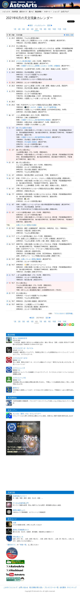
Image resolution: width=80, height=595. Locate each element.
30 (7, 304)
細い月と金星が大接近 (24, 128)
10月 (54, 29)
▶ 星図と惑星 (69, 35)
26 (7, 275)
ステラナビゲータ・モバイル (23, 348)
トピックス (6, 11)
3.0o (18, 370)
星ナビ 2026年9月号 (20, 338)
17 (7, 188)
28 (7, 293)
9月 (49, 29)
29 (7, 301)
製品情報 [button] (38, 11)
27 (7, 283)
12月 (64, 29)
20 (7, 212)
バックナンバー (40, 25)
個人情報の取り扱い (36, 587)
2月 (19, 29)
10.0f (19, 380)
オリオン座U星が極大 (23, 61)
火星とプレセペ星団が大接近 (26, 225)
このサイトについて (11, 587)
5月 (32, 29)
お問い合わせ (23, 587)
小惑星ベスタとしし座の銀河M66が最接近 (36, 137)
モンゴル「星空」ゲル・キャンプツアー (27, 414)
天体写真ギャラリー (20, 496)
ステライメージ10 (19, 378)
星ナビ (31, 11)
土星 (14, 523)
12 (7, 128)
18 (7, 194)
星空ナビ (16, 388)
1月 (15, 29)
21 (7, 228)
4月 (28, 29)
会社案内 (63, 587)
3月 (23, 29)
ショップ (56, 11)
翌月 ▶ (49, 25)
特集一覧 (23, 545)
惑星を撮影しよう (19, 510)
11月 (59, 29)
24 (7, 259)
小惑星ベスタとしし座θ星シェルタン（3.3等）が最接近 (40, 66)
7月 (41, 29)
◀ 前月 (30, 25)
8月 (45, 29)
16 (7, 178)
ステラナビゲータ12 (20, 358)
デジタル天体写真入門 (20, 503)
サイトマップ (71, 587)
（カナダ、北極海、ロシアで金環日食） (43, 107)
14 (7, 162)
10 (7, 105)
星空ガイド (23, 11)
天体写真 (15, 11)
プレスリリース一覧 (51, 587)
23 (7, 244)
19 (7, 204)
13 (7, 150)
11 (7, 115)
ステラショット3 (19, 368)
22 (7, 236)
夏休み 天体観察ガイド (21, 530)
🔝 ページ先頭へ (63, 592)
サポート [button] (47, 11)
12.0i (18, 360)
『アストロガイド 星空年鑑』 (63, 313)
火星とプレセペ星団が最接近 (31, 259)
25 (7, 265)
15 (7, 175)
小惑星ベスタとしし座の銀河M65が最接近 (36, 120)
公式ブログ (65, 11)
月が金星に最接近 (30, 142)
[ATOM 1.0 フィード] (70, 324)
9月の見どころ (18, 537)
